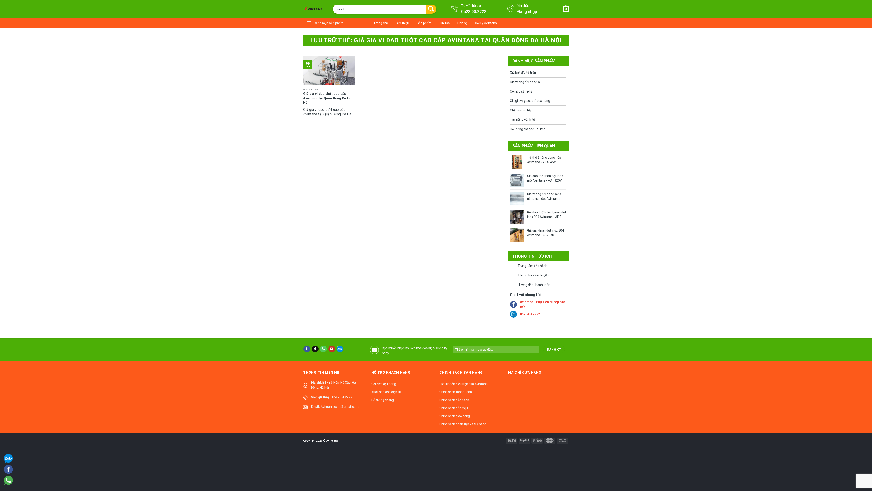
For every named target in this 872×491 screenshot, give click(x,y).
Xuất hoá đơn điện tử (386, 392)
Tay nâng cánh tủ (522, 119)
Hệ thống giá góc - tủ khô (527, 129)
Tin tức (444, 23)
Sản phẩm (424, 23)
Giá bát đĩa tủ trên (523, 72)
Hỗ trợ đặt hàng (382, 400)
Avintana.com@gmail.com (340, 406)
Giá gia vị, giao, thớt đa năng (530, 101)
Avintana (332, 440)
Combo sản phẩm (522, 91)
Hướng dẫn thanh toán (534, 285)
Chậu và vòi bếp (521, 110)
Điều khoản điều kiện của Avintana (463, 384)
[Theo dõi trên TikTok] (315, 349)
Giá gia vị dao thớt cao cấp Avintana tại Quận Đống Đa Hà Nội (327, 98)
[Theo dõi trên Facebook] (306, 349)
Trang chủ (381, 23)
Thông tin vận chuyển (533, 275)
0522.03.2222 (473, 11)
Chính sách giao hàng (454, 416)
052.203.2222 (530, 314)
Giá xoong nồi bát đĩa (525, 82)
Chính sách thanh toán (455, 392)
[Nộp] (430, 9)
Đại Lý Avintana (486, 23)
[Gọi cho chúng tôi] (323, 349)
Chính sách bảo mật (453, 408)
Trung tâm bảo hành (532, 266)
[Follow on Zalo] (340, 349)
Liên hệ (462, 23)
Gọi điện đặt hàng (383, 384)
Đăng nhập (527, 11)
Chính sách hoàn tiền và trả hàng (462, 424)
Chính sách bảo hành (454, 400)
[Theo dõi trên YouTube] (331, 349)
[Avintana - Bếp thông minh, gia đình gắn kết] (314, 9)
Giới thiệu (402, 23)
